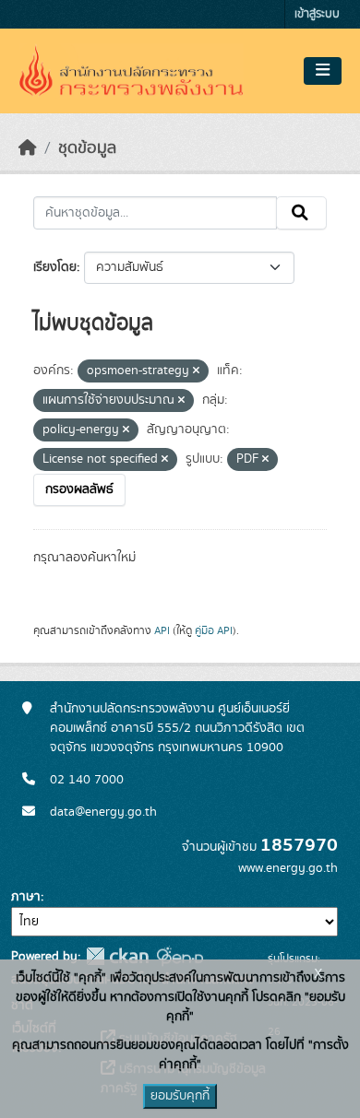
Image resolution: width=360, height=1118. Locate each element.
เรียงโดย (55, 267)
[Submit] (301, 212)
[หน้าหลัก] (27, 148)
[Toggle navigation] (323, 71)
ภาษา (26, 897)
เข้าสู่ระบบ (317, 14)
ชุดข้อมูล (87, 148)
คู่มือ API (214, 630)
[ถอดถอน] (196, 371)
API (162, 630)
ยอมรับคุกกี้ (180, 1096)
